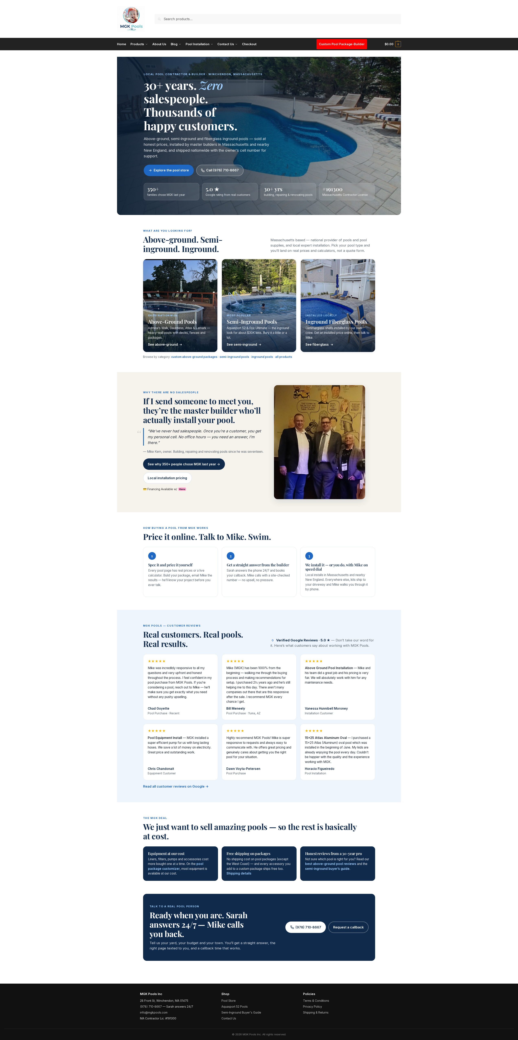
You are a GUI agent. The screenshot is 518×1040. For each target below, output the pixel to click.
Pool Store (228, 1000)
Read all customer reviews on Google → (176, 786)
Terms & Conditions (316, 1000)
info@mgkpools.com (154, 1012)
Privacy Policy (312, 1006)
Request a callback (348, 927)
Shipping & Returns (316, 1012)
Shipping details (239, 873)
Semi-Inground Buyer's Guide (241, 1012)
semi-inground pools (234, 356)
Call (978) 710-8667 (222, 170)
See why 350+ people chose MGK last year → (184, 464)
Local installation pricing (167, 478)
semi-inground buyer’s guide (327, 869)
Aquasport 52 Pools (234, 1006)
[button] (393, 44)
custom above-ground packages (194, 356)
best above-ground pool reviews (330, 864)
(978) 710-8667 (308, 927)
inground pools (262, 356)
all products (283, 356)
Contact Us (228, 1018)
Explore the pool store (171, 170)
